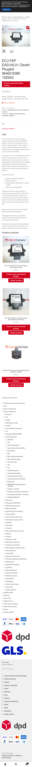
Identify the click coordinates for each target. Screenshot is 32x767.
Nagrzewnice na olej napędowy (14, 511)
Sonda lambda (10, 553)
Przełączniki (9, 525)
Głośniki (8, 425)
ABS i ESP (10, 439)
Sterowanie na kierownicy (13, 556)
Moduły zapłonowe (11, 508)
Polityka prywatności (10, 679)
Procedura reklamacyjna (11, 701)
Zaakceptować (6, 9)
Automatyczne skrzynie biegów (16, 448)
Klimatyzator (10, 481)
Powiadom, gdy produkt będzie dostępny (13, 84)
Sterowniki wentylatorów (12, 564)
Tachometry (9, 567)
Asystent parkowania (13, 445)
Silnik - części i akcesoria (11, 604)
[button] (27, 27)
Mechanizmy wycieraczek (13, 505)
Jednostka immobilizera (14, 473)
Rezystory (8, 533)
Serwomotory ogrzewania (13, 545)
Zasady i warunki (9, 714)
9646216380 (21, 113)
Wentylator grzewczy (11, 575)
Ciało (5, 406)
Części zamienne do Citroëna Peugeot (15, 676)
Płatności (7, 698)
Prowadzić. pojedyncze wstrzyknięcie (17, 491)
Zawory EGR (9, 587)
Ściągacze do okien (11, 539)
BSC (8, 453)
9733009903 (5, 115)
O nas (5, 695)
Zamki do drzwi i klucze (12, 584)
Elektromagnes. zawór (12, 423)
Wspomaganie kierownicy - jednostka (17, 494)
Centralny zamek (12, 462)
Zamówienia (7, 711)
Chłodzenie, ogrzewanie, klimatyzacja (14, 403)
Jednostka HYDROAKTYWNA (14, 434)
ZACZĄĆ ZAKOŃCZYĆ (13, 497)
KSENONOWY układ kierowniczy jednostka (16, 485)
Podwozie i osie (8, 601)
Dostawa (6, 682)
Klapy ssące (9, 500)
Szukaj (16, 764)
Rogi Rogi (8, 536)
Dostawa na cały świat (10, 685)
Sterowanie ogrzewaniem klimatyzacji (16, 559)
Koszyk (24, 762)
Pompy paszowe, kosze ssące (14, 517)
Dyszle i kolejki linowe (10, 409)
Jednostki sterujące (11, 437)
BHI (7, 417)
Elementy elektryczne (18, 17)
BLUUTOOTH (11, 451)
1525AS (11, 113)
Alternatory (9, 414)
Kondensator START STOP (13, 503)
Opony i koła (7, 598)
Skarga (6, 704)
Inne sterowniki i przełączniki (14, 428)
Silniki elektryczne (11, 550)
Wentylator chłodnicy (12, 573)
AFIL (8, 442)
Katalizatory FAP (8, 592)
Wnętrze (6, 609)
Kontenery (7, 595)
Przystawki (9, 528)
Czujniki (8, 420)
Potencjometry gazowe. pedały (14, 519)
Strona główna (7, 17)
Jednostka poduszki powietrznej (16, 479)
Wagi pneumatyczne (11, 570)
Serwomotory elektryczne (13, 542)
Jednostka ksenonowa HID (14, 476)
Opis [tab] (3, 124)
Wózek (6, 708)
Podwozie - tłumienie (13, 489)
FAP (9, 19)
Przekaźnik (9, 522)
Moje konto (7, 692)
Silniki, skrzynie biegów (10, 606)
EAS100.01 (12, 115)
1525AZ (16, 113)
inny (7, 431)
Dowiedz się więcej (16, 280)
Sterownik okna (10, 561)
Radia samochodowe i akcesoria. (15, 531)
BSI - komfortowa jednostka (15, 456)
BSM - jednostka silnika (14, 459)
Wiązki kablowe (10, 578)
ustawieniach (22, 6)
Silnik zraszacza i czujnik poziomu (15, 547)
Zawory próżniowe (11, 589)
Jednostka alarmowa (13, 470)
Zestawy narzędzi (8, 612)
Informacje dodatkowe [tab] (8, 129)
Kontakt (6, 688)
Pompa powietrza (10, 514)
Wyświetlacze (9, 581)
